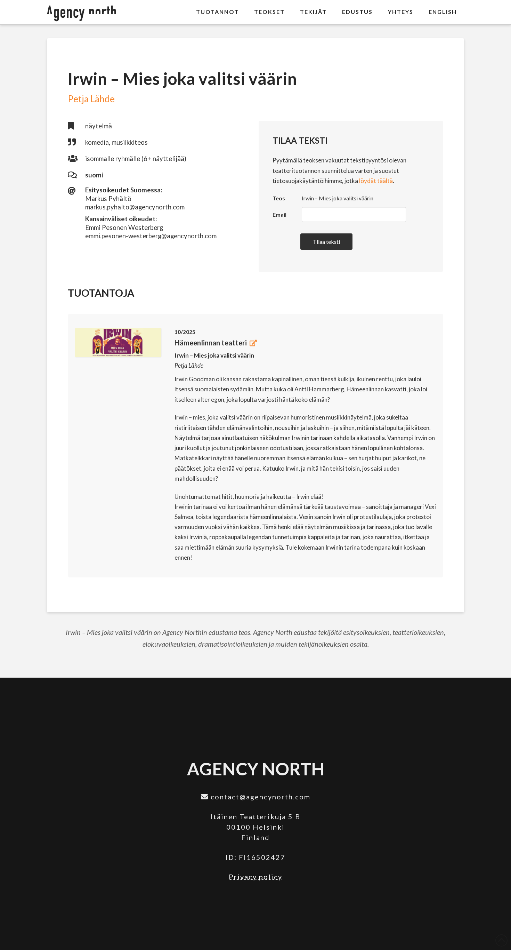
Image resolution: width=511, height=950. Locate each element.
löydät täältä (376, 180)
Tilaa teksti (326, 241)
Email (279, 214)
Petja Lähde (91, 98)
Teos (279, 198)
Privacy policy (255, 876)
